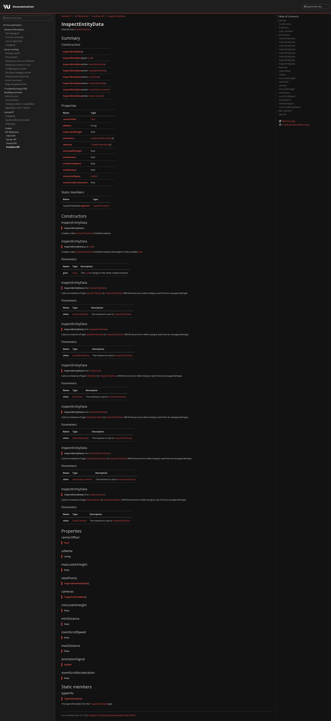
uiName (282, 74)
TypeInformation (101, 205)
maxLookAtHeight (287, 78)
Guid (90, 58)
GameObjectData (97, 83)
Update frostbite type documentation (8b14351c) (112, 715)
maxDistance (285, 99)
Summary (282, 20)
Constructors (285, 24)
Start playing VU (12, 33)
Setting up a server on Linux (18, 64)
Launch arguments (13, 41)
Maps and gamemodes (15, 84)
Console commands (14, 37)
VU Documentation (12, 25)
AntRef (94, 176)
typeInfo (283, 114)
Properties (284, 27)
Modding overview (13, 92)
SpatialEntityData (97, 70)
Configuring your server (16, 68)
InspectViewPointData (101, 138)
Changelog (10, 44)
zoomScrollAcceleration (290, 107)
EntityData (94, 77)
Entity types (10, 123)
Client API (11, 135)
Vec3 (93, 119)
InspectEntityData (287, 38)
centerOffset (285, 71)
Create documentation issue (295, 124)
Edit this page (288, 121)
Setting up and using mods (17, 76)
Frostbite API (13, 147)
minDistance (284, 92)
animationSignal (286, 103)
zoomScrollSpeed (287, 96)
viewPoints (284, 81)
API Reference (12, 132)
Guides (8, 128)
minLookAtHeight (287, 89)
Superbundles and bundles (17, 119)
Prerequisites (11, 57)
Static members (286, 31)
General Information (14, 29)
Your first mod (11, 100)
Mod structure (11, 96)
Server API (11, 139)
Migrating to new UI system (17, 107)
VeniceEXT (9, 112)
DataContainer (96, 95)
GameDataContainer (99, 89)
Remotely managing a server (18, 72)
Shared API (11, 143)
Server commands (13, 80)
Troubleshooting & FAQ (15, 88)
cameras (283, 85)
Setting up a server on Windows (19, 61)
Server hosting (11, 49)
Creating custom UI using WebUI (20, 103)
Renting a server (12, 53)
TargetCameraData (100, 144)
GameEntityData (83, 29)
